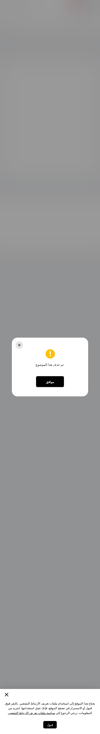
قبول (50, 725)
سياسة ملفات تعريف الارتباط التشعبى (31, 713)
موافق (50, 382)
